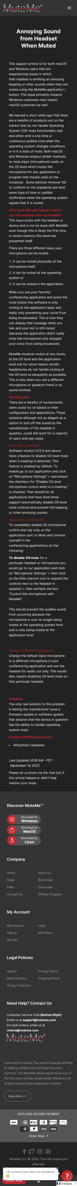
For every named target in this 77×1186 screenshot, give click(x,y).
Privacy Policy (48, 971)
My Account (15, 925)
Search (12, 971)
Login (42, 925)
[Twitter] (33, 1152)
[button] (66, 1183)
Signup (12, 933)
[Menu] (69, 8)
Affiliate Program (50, 894)
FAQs (10, 887)
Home (11, 873)
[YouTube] (49, 1152)
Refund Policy (16, 978)
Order (11, 880)
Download (45, 887)
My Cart (12, 940)
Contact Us (14, 894)
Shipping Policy (49, 978)
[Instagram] (41, 1152)
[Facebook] (26, 1152)
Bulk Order (45, 880)
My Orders (45, 933)
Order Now (14, 1180)
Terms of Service (19, 985)
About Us (44, 873)
